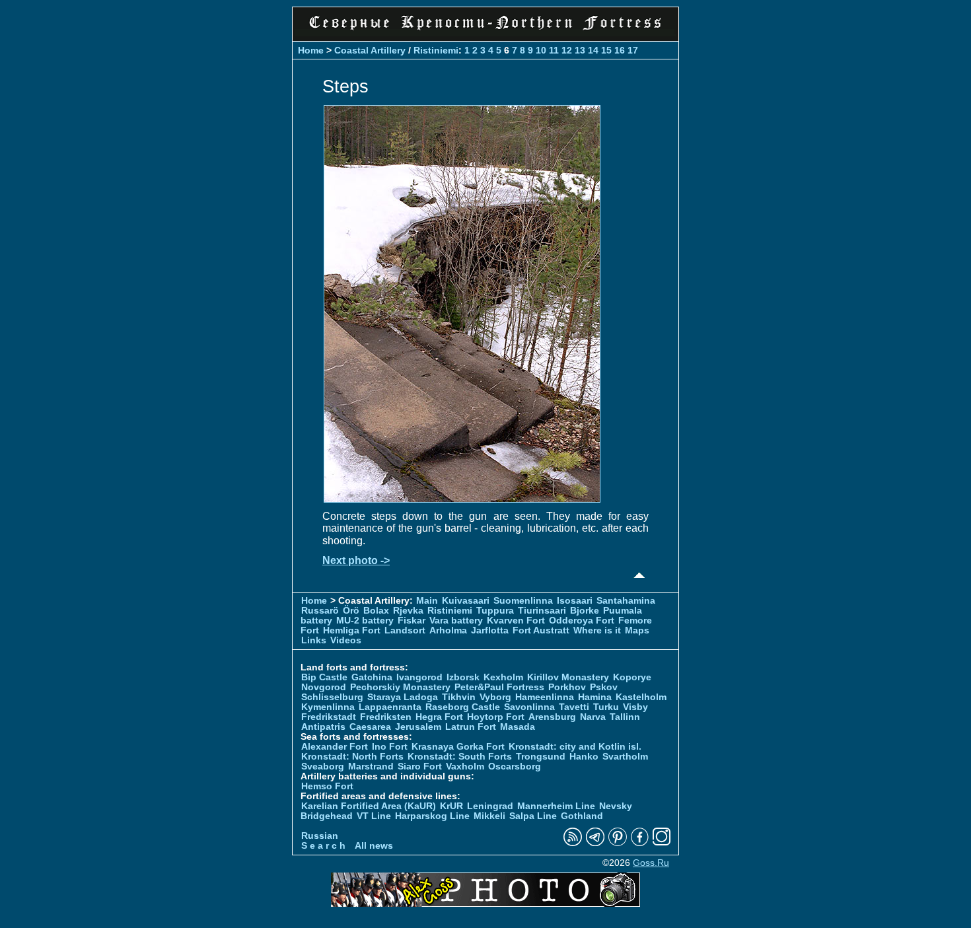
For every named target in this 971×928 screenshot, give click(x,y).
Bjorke (584, 611)
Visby (635, 707)
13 (580, 50)
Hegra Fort (439, 717)
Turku (606, 707)
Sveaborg (322, 766)
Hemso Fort (327, 786)
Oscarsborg (514, 766)
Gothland (582, 816)
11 (554, 50)
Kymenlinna (328, 707)
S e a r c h (323, 846)
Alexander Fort (334, 747)
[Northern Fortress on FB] (640, 843)
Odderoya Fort (581, 620)
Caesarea (370, 727)
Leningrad (490, 806)
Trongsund (540, 757)
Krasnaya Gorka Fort (458, 747)
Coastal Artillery (370, 50)
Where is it (597, 630)
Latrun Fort (470, 727)
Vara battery (456, 620)
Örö (351, 611)
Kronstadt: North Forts (353, 757)
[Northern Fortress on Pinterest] (617, 843)
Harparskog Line (432, 816)
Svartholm (625, 757)
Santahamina (625, 601)
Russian (319, 836)
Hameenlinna (544, 697)
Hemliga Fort (351, 630)
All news (374, 846)
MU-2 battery (365, 620)
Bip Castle (324, 677)
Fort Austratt (541, 630)
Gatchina (371, 677)
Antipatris (323, 727)
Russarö (320, 611)
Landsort (404, 630)
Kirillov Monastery (568, 677)
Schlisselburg (332, 697)
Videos (345, 640)
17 (633, 50)
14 (593, 50)
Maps (637, 630)
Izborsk (463, 677)
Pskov (604, 687)
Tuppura (495, 611)
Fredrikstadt (328, 717)
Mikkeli (489, 816)
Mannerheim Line (556, 806)
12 (566, 50)
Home (311, 50)
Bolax (376, 611)
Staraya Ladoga (402, 697)
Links (313, 640)
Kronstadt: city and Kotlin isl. (575, 747)
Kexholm (503, 677)
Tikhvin (459, 697)
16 (619, 50)
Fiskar (411, 620)
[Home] (485, 32)
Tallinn (625, 717)
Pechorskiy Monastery (400, 687)
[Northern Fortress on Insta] (662, 843)
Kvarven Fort (516, 620)
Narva (593, 717)
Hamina (595, 697)
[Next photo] (462, 499)
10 (541, 50)
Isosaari (575, 601)
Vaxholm (465, 766)
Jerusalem (418, 727)
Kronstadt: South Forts (460, 757)
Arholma (448, 630)
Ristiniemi (436, 50)
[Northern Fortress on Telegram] (595, 843)
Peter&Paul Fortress (499, 687)
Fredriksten (386, 717)
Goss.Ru (651, 863)
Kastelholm (641, 697)
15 (606, 50)
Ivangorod (419, 677)
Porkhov (567, 687)
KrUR (451, 806)
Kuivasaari (465, 601)
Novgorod (323, 687)
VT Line (374, 816)
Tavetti (574, 707)
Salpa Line (533, 816)
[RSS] (572, 843)
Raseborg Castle (462, 707)
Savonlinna (529, 707)
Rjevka (408, 611)
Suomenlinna (523, 601)
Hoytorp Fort (495, 717)
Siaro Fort (420, 766)
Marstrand (371, 766)
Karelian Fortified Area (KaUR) (368, 806)
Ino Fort (390, 747)
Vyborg (495, 697)
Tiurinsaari (542, 611)
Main (427, 601)
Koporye (632, 677)
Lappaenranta (390, 707)
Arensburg (552, 717)
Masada (517, 727)
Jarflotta (490, 630)
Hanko (583, 757)
